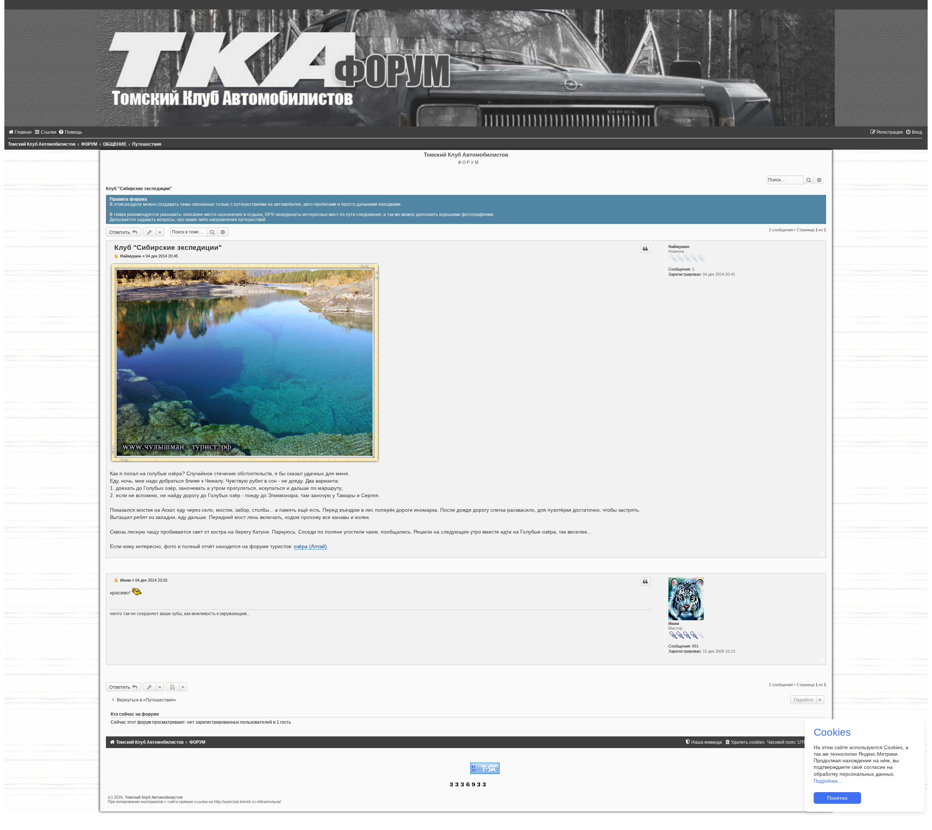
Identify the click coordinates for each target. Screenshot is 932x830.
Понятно (837, 798)
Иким (673, 623)
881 (695, 646)
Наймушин (679, 246)
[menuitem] (20, 132)
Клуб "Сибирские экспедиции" (139, 188)
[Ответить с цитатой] (645, 248)
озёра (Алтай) (310, 546)
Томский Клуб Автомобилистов (153, 797)
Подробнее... (828, 781)
